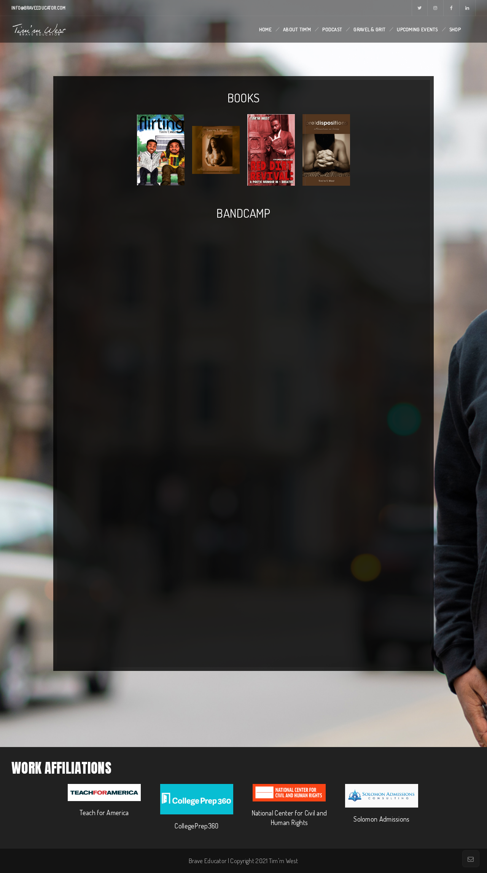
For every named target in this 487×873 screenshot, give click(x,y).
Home (265, 29)
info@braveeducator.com (38, 8)
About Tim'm (297, 29)
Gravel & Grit (369, 29)
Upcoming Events (417, 29)
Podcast (332, 29)
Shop (455, 29)
